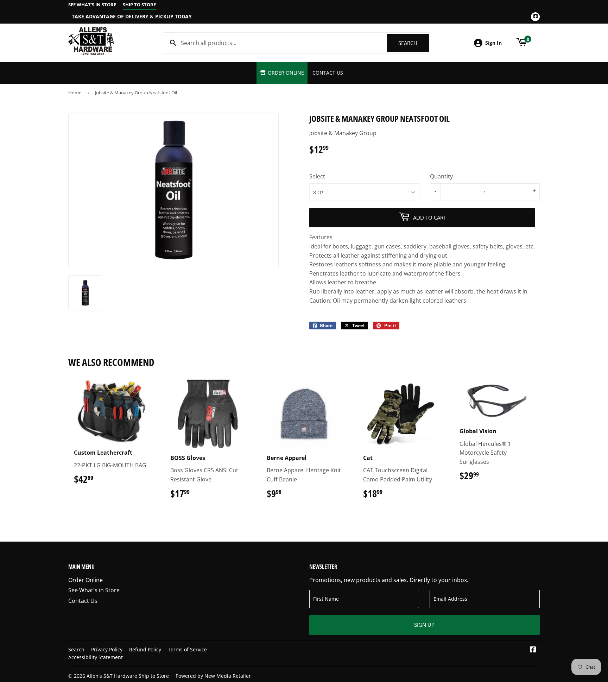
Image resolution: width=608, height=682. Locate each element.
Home (74, 92)
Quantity (441, 176)
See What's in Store (94, 590)
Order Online (285, 72)
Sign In (493, 42)
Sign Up (424, 624)
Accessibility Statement (95, 657)
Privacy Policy (106, 649)
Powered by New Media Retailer (213, 675)
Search (413, 42)
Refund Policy (145, 649)
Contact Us (327, 72)
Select (317, 176)
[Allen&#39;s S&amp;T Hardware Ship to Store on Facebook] (533, 650)
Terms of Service (187, 649)
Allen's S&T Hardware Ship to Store (128, 675)
